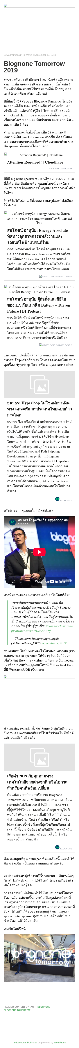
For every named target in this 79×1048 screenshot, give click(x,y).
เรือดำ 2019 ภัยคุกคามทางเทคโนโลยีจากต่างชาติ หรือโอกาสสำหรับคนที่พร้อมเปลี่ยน (37, 782)
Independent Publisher (25, 1042)
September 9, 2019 (54, 643)
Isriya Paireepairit (13, 55)
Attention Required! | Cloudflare (35, 162)
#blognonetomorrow (59, 626)
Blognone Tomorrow (17, 1010)
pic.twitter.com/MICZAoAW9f (31, 630)
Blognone (43, 1007)
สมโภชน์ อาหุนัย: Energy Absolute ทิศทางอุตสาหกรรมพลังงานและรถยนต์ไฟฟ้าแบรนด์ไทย (37, 236)
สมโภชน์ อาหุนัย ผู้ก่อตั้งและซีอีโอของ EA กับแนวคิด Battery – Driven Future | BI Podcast (38, 305)
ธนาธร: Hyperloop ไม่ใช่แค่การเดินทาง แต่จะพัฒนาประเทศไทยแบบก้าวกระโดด (39, 409)
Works (29, 55)
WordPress (60, 1042)
